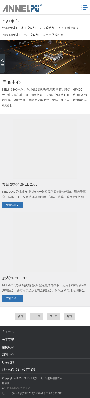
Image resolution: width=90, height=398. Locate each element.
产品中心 (8, 332)
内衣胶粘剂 (47, 28)
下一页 (53, 316)
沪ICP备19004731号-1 (17, 388)
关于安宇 (8, 339)
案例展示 (8, 347)
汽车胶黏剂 (9, 28)
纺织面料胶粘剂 (69, 28)
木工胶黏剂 (28, 28)
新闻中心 (8, 354)
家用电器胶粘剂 (53, 34)
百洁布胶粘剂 (11, 34)
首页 (20, 316)
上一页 (36, 316)
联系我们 (8, 362)
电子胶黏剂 (31, 34)
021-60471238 (26, 369)
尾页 (69, 316)
